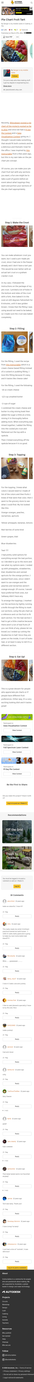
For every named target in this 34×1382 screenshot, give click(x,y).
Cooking (28, 24)
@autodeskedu (10, 1359)
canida (9, 1199)
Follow (14, 76)
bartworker (11, 1169)
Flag (6, 912)
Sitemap (5, 1342)
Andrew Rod (11, 1000)
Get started (6, 1336)
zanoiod (10, 1047)
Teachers (5, 1323)
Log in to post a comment (17, 1268)
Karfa (9, 1119)
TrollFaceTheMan (13, 1091)
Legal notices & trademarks (13, 1378)
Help (4, 1339)
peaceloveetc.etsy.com (14, 90)
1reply (6, 1110)
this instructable (13, 364)
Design (4, 1308)
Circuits (5, 1301)
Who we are (6, 1345)
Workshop (5, 1304)
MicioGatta (11, 956)
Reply (17, 916)
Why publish (6, 1333)
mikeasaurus (12, 1244)
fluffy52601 (11, 1025)
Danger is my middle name (13, 24)
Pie (2, 26)
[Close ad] (31, 8)
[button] (2, 3)
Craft (4, 1311)
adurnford (11, 901)
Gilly (9, 924)
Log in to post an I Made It (17, 803)
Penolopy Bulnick (13, 1221)
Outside (5, 1320)
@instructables (10, 1355)
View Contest (17, 730)
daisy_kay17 (11, 979)
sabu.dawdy (11, 1141)
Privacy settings (24, 1371)
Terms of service (25, 1368)
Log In (17, 886)
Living (4, 1317)
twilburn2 (10, 1070)
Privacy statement (10, 1371)
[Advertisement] (17, 11)
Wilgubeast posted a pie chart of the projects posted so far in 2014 (16, 126)
